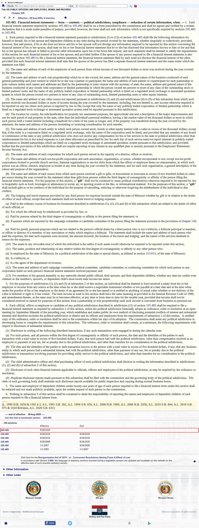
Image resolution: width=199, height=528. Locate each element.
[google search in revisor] (129, 523)
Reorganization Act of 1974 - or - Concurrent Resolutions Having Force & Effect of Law (84, 457)
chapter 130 (189, 221)
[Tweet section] (70, 524)
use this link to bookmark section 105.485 (28, 417)
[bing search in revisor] (149, 524)
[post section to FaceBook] (50, 524)
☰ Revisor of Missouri (13, 2)
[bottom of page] (65, 18)
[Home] (3, 5)
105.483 (137, 37)
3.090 (50, 460)
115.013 (151, 253)
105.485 (5, 430)
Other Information (17, 469)
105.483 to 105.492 (70, 25)
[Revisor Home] (5, 524)
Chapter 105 (18, 13)
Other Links (13, 475)
